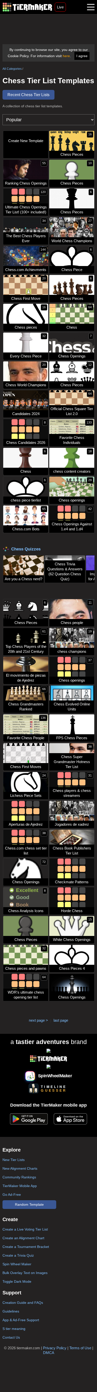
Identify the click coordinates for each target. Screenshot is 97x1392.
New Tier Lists (13, 1160)
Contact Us (11, 1337)
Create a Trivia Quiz (18, 1255)
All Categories (12, 69)
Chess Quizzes (26, 549)
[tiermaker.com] (27, 7)
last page (60, 1020)
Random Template (29, 1204)
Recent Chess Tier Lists (28, 95)
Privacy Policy (54, 1348)
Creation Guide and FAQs (22, 1303)
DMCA (48, 1353)
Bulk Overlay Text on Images (25, 1273)
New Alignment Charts (19, 1168)
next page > (38, 1020)
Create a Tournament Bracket (25, 1247)
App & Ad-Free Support (20, 1320)
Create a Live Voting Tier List (25, 1229)
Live (60, 7)
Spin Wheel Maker (16, 1264)
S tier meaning (13, 1329)
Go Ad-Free (11, 1195)
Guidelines (10, 1311)
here (66, 56)
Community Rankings (19, 1177)
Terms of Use (80, 1348)
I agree (82, 56)
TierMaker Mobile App (19, 1186)
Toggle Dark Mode (16, 1281)
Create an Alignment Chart (23, 1238)
